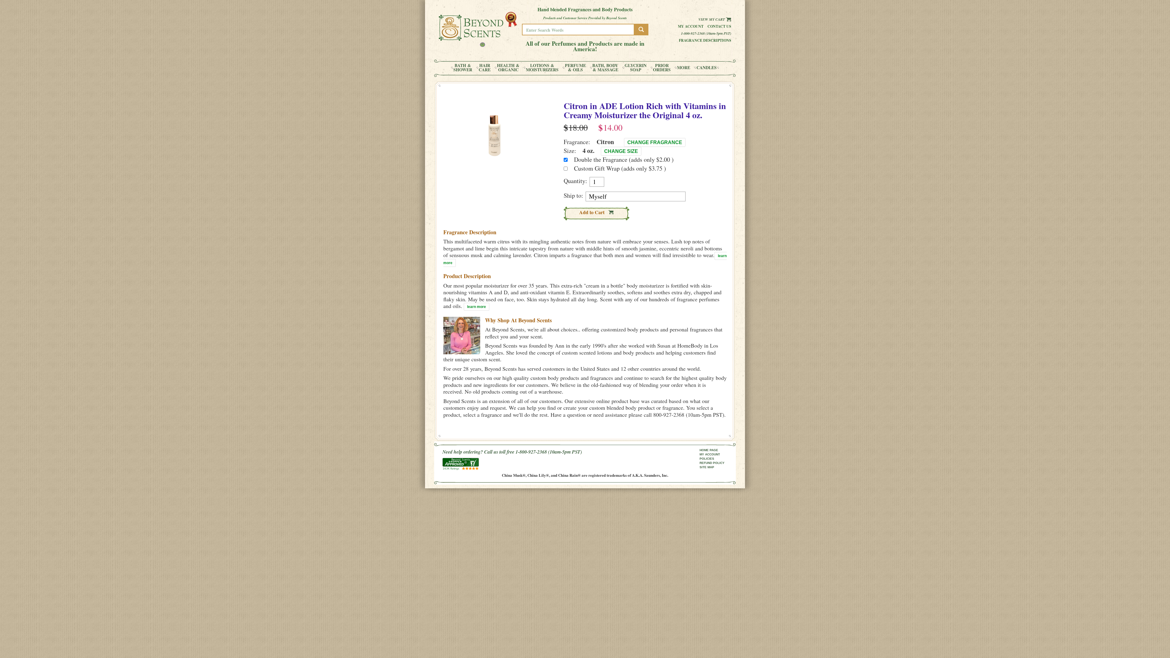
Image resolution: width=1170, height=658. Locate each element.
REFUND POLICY (712, 463)
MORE (683, 67)
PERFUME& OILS (575, 67)
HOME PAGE (709, 450)
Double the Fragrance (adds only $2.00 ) (624, 159)
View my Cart (712, 19)
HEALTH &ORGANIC (508, 67)
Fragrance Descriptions (705, 40)
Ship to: (573, 196)
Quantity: (575, 181)
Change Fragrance (654, 142)
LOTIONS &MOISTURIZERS (542, 67)
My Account (691, 26)
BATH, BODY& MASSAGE (605, 67)
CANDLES (707, 67)
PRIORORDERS (662, 67)
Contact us (719, 26)
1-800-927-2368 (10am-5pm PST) (706, 33)
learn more (476, 307)
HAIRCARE (485, 67)
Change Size (621, 151)
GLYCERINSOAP (636, 67)
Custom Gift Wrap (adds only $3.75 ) (620, 168)
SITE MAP (707, 467)
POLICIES (707, 458)
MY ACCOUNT (710, 454)
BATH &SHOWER (462, 67)
